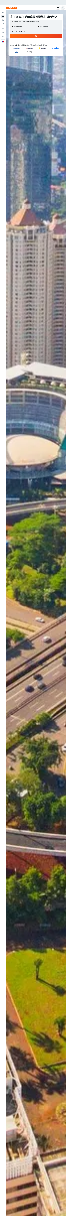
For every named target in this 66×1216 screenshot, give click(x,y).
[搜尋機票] (3, 13)
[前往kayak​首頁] (11, 8)
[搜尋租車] (3, 20)
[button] (3, 8)
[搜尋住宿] (3, 16)
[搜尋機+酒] (3, 23)
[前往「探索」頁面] (3, 28)
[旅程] (3, 37)
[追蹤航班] (3, 32)
